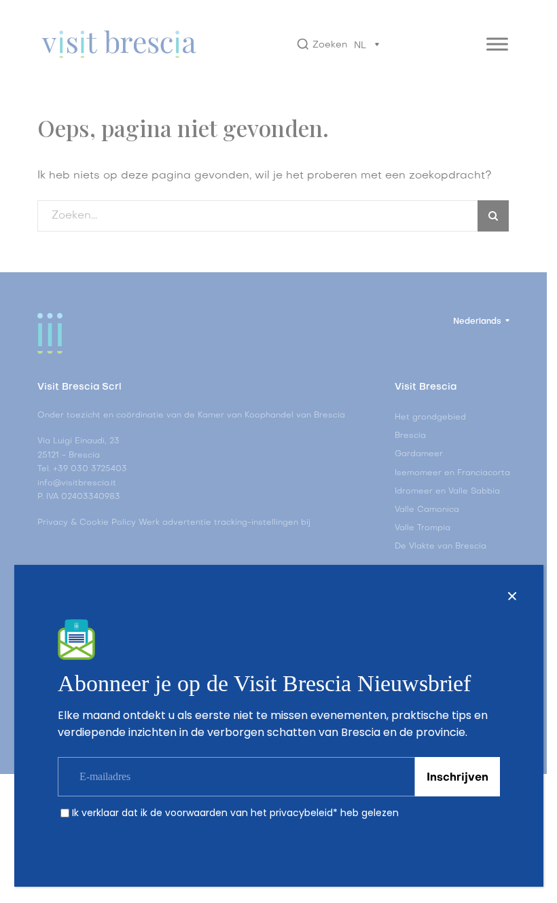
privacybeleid (301, 812)
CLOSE (512, 596)
